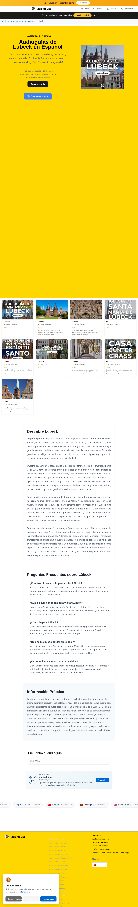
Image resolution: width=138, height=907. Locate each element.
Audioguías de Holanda (58, 865)
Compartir (128, 8)
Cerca (86, 8)
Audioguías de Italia (57, 846)
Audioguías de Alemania (39, 35)
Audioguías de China (57, 873)
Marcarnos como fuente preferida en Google (111, 853)
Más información (23, 892)
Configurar (31, 899)
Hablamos (97, 835)
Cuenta (113, 8)
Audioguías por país (101, 839)
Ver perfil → (102, 780)
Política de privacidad (101, 849)
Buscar (99, 8)
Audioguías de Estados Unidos (61, 858)
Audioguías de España (58, 843)
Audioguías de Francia (58, 869)
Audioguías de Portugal (58, 850)
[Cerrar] (95, 3)
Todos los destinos (100, 842)
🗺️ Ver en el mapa (37, 96)
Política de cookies (100, 846)
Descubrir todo (38, 84)
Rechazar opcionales (15, 899)
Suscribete (83, 3)
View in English (82, 15)
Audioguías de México (58, 862)
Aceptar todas (48, 899)
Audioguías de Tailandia (58, 854)
